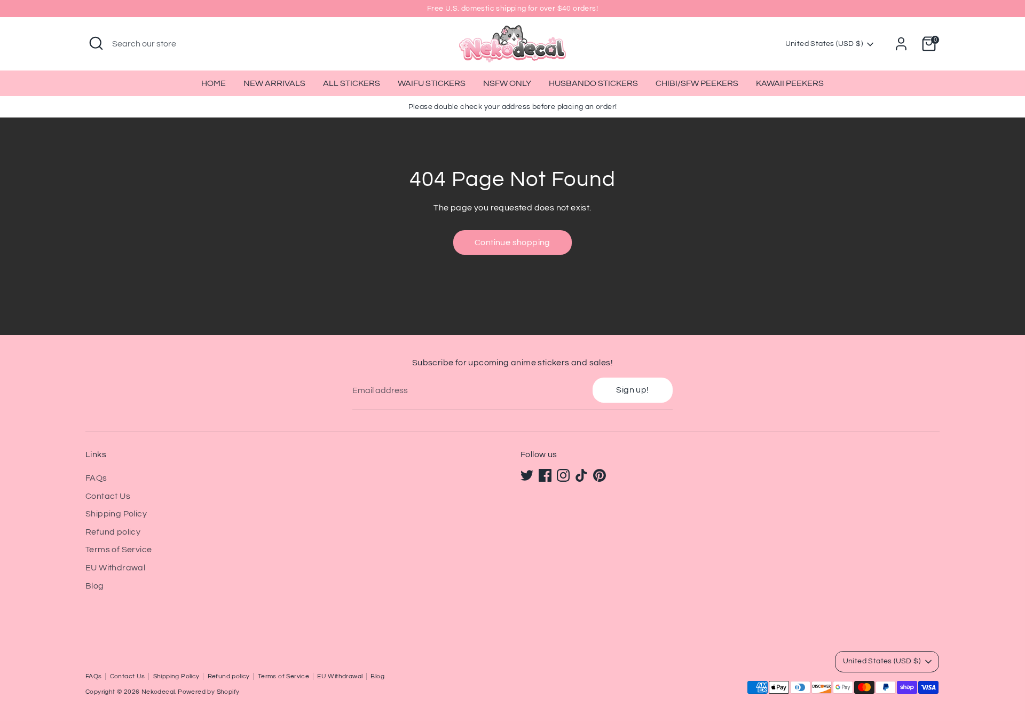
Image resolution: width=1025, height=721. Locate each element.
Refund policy (112, 532)
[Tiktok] (581, 475)
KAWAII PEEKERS (790, 83)
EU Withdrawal (115, 567)
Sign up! (632, 390)
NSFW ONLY (507, 83)
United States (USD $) (824, 44)
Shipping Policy (116, 514)
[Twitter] (527, 475)
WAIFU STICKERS (432, 83)
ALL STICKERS (351, 83)
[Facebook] (545, 475)
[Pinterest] (599, 475)
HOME (213, 83)
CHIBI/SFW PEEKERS (697, 83)
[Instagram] (563, 475)
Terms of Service (118, 549)
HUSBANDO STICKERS (593, 83)
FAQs (96, 478)
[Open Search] (96, 43)
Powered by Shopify (208, 691)
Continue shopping (512, 242)
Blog (94, 586)
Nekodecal (158, 691)
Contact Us (107, 496)
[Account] (901, 43)
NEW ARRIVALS (274, 83)
